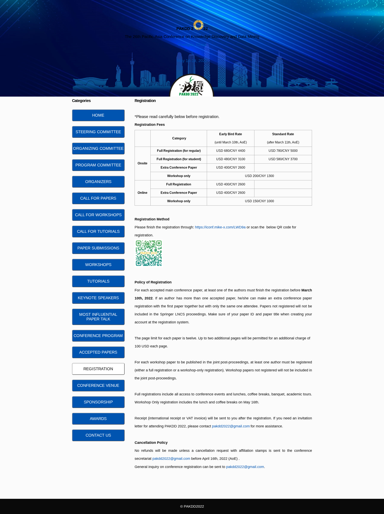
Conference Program (98, 335)
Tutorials (98, 281)
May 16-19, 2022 (192, 60)
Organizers (98, 181)
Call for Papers (98, 198)
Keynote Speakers (98, 298)
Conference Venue (98, 385)
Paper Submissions (98, 248)
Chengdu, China (192, 44)
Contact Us (98, 435)
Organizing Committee (98, 148)
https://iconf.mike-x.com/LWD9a (220, 227)
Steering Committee (98, 132)
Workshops (98, 264)
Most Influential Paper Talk (98, 316)
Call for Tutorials (98, 231)
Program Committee (98, 165)
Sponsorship (98, 402)
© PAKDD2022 (192, 506)
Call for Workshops (98, 215)
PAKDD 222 (192, 28)
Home (98, 115)
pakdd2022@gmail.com (231, 426)
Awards (98, 418)
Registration (98, 369)
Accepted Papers (98, 352)
